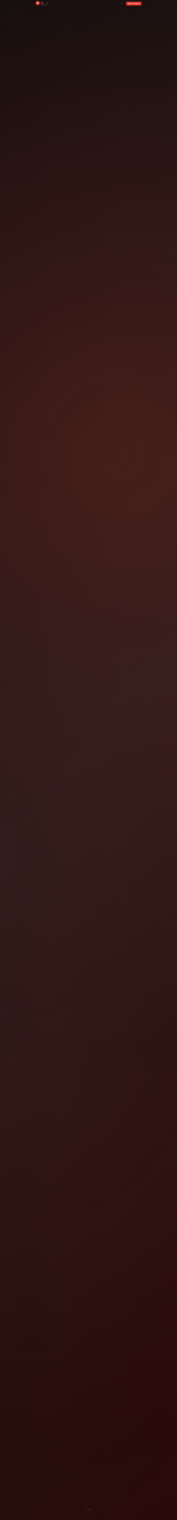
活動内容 (98, 4)
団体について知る (104, 797)
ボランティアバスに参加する (79, 797)
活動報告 (121, 4)
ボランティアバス (109, 4)
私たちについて (87, 4)
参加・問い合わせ (134, 4)
